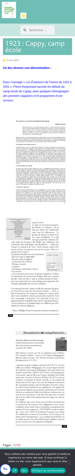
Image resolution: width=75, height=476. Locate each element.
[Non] (69, 462)
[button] (23, 16)
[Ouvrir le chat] (5, 469)
